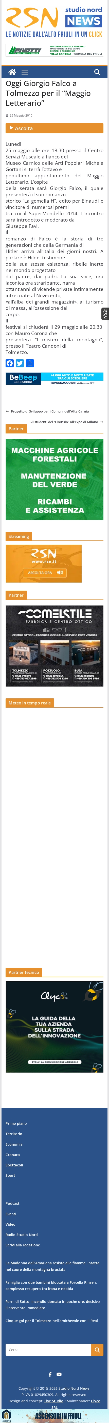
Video (10, 1224)
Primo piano (16, 1123)
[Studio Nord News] (12, 72)
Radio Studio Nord (22, 1234)
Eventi (11, 1214)
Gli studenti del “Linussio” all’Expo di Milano (63, 422)
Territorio (14, 1133)
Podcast (13, 1203)
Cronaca (13, 1154)
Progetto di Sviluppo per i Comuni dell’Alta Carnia (50, 411)
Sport (10, 1175)
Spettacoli (14, 1165)
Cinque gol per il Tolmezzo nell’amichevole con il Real (52, 1320)
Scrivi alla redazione (23, 1245)
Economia (14, 1144)
